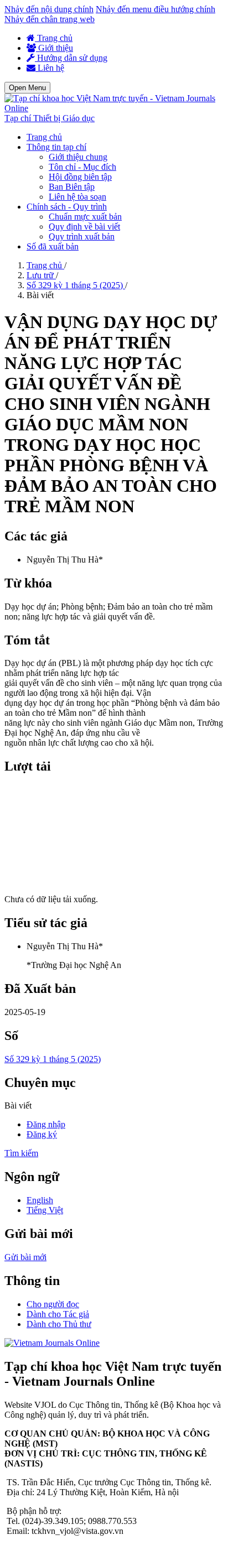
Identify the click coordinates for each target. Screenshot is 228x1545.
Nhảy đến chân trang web (49, 19)
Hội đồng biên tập (80, 176)
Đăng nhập (46, 1124)
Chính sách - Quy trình (67, 206)
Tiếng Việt (45, 1210)
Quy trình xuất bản (82, 236)
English (40, 1200)
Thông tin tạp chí (56, 147)
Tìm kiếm (21, 1153)
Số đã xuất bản (53, 246)
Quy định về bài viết (84, 226)
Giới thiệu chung (78, 157)
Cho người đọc (53, 1304)
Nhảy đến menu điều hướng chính (155, 9)
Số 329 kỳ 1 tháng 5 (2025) (76, 285)
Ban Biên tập (72, 186)
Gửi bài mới (25, 1257)
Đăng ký (42, 1134)
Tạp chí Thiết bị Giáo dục (49, 118)
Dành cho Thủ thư (59, 1324)
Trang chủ (53, 38)
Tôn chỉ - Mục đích (82, 166)
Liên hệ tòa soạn (77, 196)
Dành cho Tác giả (58, 1314)
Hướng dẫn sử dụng (71, 58)
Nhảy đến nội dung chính (49, 9)
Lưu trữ (41, 275)
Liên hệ (49, 67)
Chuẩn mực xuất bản (85, 216)
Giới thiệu (54, 48)
